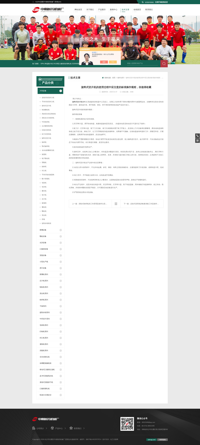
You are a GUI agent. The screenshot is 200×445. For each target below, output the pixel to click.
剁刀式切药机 (46, 134)
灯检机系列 (44, 331)
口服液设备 (44, 249)
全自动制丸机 (45, 357)
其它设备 (43, 268)
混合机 (44, 215)
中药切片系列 (45, 319)
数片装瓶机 (46, 179)
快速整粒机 (46, 110)
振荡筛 (44, 203)
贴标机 (44, 166)
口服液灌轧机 (45, 388)
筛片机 (44, 195)
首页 (113, 78)
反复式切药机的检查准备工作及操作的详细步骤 (147, 204)
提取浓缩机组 (46, 223)
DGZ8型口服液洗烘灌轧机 (62, 63)
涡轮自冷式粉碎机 (48, 118)
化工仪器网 (114, 439)
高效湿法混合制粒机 (49, 114)
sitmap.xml (151, 440)
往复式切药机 (46, 130)
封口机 (44, 170)
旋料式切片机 (46, 138)
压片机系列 (44, 281)
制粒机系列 (44, 287)
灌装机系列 (44, 344)
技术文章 (121, 78)
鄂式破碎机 (46, 146)
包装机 (44, 183)
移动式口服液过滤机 (47, 369)
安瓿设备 (43, 255)
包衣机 (44, 187)
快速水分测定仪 (45, 395)
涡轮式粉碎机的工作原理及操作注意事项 (94, 204)
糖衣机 (44, 191)
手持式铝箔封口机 (48, 101)
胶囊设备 (43, 230)
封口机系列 (44, 338)
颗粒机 (44, 211)
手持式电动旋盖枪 (48, 174)
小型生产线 (44, 262)
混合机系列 (44, 293)
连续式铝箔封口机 (48, 97)
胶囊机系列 (44, 274)
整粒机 (44, 207)
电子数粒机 (46, 158)
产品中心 (59, 428)
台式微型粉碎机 (47, 126)
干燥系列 (43, 306)
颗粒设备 (43, 236)
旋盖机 (44, 154)
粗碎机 (44, 142)
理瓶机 (44, 162)
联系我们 (77, 428)
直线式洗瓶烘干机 (46, 382)
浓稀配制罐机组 (45, 363)
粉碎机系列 (44, 300)
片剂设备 (43, 91)
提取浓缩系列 (45, 312)
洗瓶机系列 (44, 350)
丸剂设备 (43, 243)
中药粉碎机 (46, 122)
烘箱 (43, 219)
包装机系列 (44, 325)
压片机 (44, 199)
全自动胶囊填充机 (48, 150)
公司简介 (40, 428)
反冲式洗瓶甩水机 (46, 376)
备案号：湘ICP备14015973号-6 (90, 439)
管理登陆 (162, 440)
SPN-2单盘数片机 (47, 63)
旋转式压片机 (46, 106)
